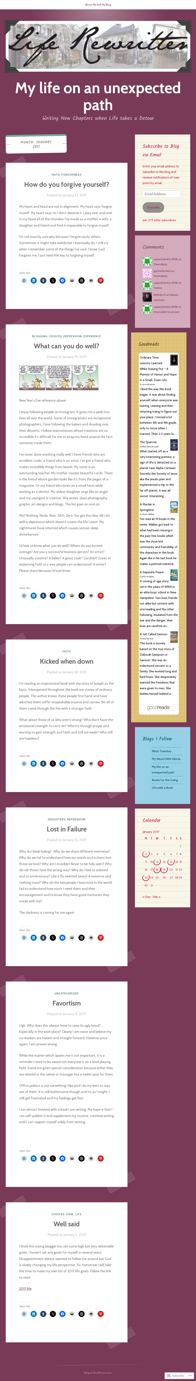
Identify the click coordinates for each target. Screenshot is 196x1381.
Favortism (66, 1003)
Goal (70, 1214)
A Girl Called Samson (153, 634)
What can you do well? (66, 346)
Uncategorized (67, 993)
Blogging (39, 336)
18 (157, 869)
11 (157, 862)
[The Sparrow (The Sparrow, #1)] (174, 449)
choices (55, 336)
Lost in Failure (67, 829)
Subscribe (153, 207)
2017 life (25, 1289)
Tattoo (158, 288)
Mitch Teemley (161, 751)
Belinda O (160, 294)
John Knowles (148, 576)
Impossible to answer (167, 312)
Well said (67, 1224)
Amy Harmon (148, 638)
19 (164, 869)
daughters (56, 819)
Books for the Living (165, 780)
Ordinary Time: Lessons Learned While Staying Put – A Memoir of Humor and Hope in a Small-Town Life (158, 368)
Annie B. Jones (148, 384)
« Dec (146, 897)
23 (146, 877)
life (78, 1214)
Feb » (156, 897)
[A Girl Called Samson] (174, 642)
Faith (56, 174)
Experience (92, 336)
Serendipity (160, 264)
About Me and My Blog (98, 4)
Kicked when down (66, 661)
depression (72, 336)
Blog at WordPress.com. (98, 1372)
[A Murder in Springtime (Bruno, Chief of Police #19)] (174, 512)
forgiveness (71, 174)
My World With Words (166, 759)
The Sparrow (148, 442)
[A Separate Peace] (174, 579)
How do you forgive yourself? (66, 184)
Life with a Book (162, 788)
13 (171, 862)
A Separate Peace (152, 572)
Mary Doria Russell (150, 446)
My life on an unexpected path (98, 96)
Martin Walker (148, 514)
